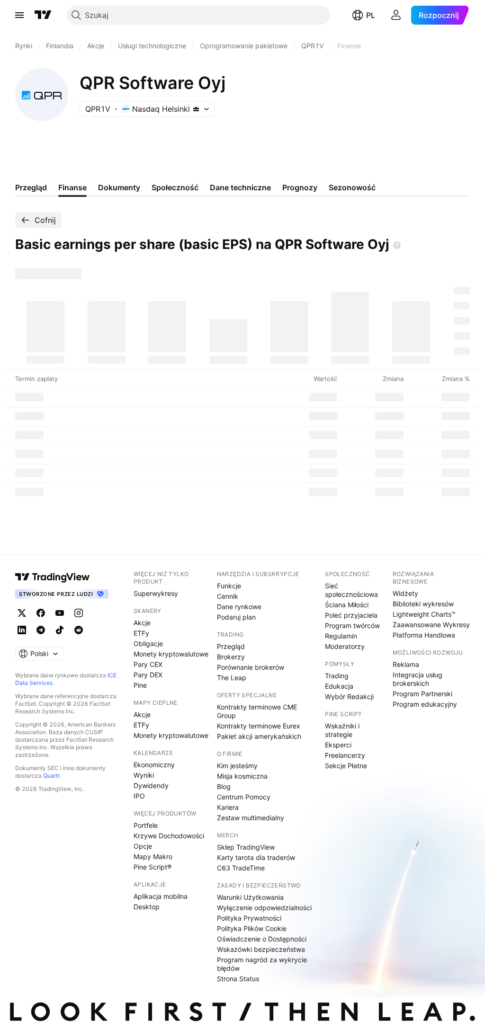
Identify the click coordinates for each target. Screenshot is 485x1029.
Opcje (143, 846)
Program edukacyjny (425, 704)
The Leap (231, 678)
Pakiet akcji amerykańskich (259, 736)
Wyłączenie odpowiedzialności (264, 908)
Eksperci (338, 745)
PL (370, 15)
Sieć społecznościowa (351, 590)
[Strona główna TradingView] (43, 15)
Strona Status (238, 979)
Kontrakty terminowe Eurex (258, 726)
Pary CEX (148, 664)
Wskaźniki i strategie (342, 730)
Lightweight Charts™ (424, 614)
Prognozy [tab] (299, 187)
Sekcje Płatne (346, 766)
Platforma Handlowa (424, 635)
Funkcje (229, 586)
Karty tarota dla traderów (256, 857)
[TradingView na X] (21, 613)
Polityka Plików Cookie (252, 928)
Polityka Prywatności (249, 918)
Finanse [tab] (72, 187)
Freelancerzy (345, 755)
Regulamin (341, 636)
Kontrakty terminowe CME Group (257, 711)
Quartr (51, 775)
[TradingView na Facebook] (40, 613)
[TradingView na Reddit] (78, 630)
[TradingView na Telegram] (40, 630)
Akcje (142, 623)
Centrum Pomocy (243, 797)
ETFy (141, 633)
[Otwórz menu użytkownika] (395, 15)
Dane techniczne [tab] (240, 187)
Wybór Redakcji (349, 696)
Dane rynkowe (239, 607)
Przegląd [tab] (31, 187)
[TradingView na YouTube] (59, 613)
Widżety (405, 593)
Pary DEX (148, 675)
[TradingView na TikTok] (59, 630)
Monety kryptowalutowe (171, 654)
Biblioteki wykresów (423, 604)
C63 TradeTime (241, 868)
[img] (196, 109)
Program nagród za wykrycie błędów (262, 964)
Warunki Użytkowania (250, 897)
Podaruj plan (236, 617)
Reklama (406, 664)
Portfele (146, 825)
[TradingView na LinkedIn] (21, 630)
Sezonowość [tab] (352, 187)
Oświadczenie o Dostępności (261, 939)
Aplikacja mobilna (161, 896)
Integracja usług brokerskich (417, 679)
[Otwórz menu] (19, 15)
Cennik (227, 596)
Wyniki (144, 775)
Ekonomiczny (154, 765)
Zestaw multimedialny (250, 818)
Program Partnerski (422, 694)
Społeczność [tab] (175, 187)
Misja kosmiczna (242, 776)
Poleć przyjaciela (351, 615)
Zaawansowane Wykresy (431, 625)
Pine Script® (152, 867)
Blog (224, 786)
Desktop (147, 907)
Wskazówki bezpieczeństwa (261, 949)
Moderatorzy (345, 646)
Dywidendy (151, 785)
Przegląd (231, 646)
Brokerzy (231, 657)
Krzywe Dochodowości (169, 836)
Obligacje (148, 643)
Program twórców (352, 625)
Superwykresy (156, 593)
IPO (139, 796)
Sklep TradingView (246, 847)
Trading (337, 676)
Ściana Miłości (346, 605)
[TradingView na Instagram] (78, 613)
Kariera (228, 807)
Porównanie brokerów (250, 667)
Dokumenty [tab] (119, 187)
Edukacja (339, 686)
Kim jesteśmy (237, 766)
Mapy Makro (153, 856)
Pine (140, 685)
